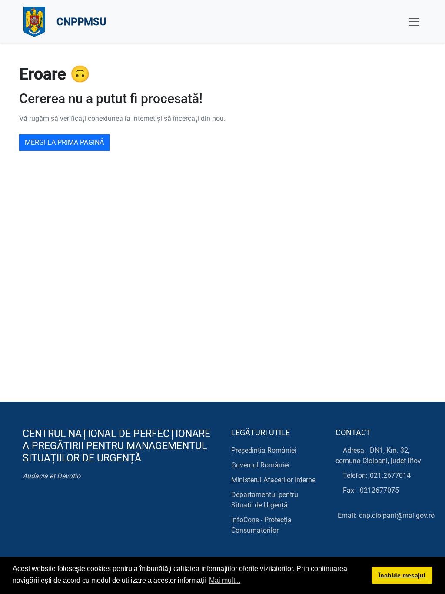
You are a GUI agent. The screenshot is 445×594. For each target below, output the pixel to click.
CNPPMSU (81, 22)
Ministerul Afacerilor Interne (273, 480)
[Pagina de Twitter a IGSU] (47, 505)
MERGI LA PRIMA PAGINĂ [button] (64, 142)
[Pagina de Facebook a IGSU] (28, 505)
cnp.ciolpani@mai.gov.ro (397, 515)
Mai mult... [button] (224, 580)
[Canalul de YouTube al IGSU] (67, 505)
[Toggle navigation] (414, 21)
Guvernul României (260, 465)
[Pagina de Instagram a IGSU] (86, 505)
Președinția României (263, 450)
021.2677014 (390, 475)
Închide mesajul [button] (402, 575)
